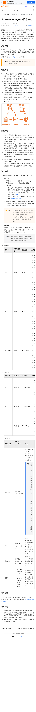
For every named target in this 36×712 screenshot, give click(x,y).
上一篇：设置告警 (6, 628)
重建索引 (18, 194)
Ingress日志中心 (13, 57)
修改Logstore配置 (15, 199)
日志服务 (7, 14)
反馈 (21, 636)
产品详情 (17, 25)
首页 (2, 14)
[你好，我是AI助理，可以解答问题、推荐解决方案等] (26, 6)
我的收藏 (30, 25)
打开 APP (31, 2)
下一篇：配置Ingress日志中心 (26, 628)
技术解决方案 (14, 14)
